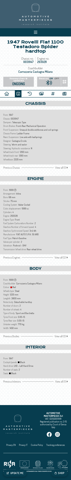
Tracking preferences (55, 445)
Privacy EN (11, 445)
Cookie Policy (37, 445)
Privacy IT (23, 445)
